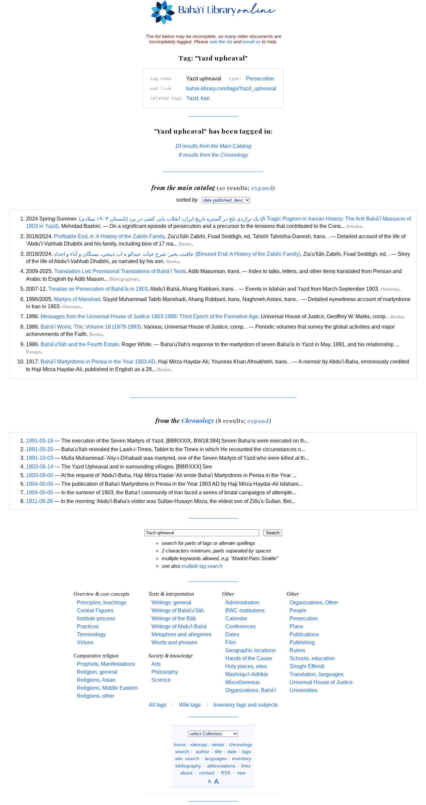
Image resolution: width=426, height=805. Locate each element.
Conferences (240, 626)
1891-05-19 (39, 441)
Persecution (260, 78)
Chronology (197, 420)
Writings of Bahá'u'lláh (177, 610)
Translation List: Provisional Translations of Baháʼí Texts (120, 271)
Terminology (91, 634)
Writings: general (171, 602)
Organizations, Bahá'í (250, 690)
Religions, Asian (96, 680)
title (218, 751)
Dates (232, 634)
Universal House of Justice (321, 682)
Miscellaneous (242, 682)
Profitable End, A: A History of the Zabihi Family (109, 236)
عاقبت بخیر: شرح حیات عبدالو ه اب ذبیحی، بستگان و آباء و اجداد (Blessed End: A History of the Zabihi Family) (177, 254)
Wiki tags (190, 705)
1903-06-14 (39, 466)
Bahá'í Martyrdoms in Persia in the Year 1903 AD (98, 361)
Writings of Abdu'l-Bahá (179, 626)
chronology (240, 744)
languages (216, 758)
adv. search (187, 758)
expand (262, 187)
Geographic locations (250, 650)
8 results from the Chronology (213, 155)
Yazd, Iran (198, 98)
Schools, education (312, 658)
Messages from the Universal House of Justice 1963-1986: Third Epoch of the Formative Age (149, 316)
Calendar (236, 618)
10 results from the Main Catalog (213, 146)
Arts (156, 664)
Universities (304, 690)
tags (246, 751)
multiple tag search (201, 566)
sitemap (198, 744)
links (246, 765)
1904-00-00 (39, 484)
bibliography (188, 765)
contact (206, 772)
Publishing (302, 642)
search (182, 751)
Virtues (85, 642)
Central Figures (95, 610)
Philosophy (164, 672)
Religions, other (95, 696)
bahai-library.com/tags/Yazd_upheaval (231, 88)
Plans (296, 626)
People (298, 610)
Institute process (96, 618)
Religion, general (97, 672)
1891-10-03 (39, 458)
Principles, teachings (101, 602)
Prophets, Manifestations (106, 664)
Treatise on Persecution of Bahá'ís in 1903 (98, 289)
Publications (304, 634)
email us (252, 41)
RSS (225, 772)
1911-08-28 (39, 501)
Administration (242, 602)
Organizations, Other (314, 602)
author (202, 751)
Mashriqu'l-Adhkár (246, 674)
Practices (88, 626)
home (180, 744)
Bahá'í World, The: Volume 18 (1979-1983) (91, 327)
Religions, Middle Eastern (107, 688)
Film (230, 642)
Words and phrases (174, 642)
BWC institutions (245, 610)
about (186, 772)
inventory (241, 758)
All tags (157, 705)
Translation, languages (316, 674)
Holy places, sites (246, 666)
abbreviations (221, 765)
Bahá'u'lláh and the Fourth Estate (80, 344)
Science (161, 680)
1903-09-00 (39, 475)
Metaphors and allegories (181, 634)
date (232, 751)
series (218, 744)
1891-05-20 (39, 449)
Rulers (297, 650)
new (241, 772)
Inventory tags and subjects (245, 705)
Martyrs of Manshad (77, 299)
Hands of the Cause (248, 658)
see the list (221, 41)
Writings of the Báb (173, 618)
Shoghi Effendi (307, 666)
